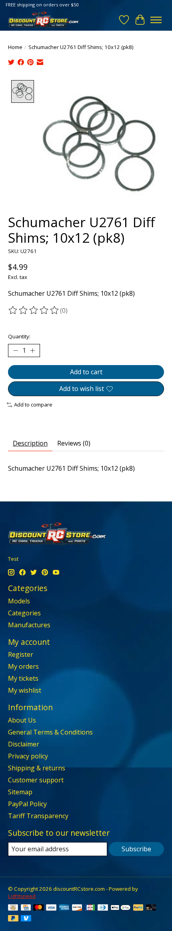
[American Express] (64, 908)
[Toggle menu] (156, 20)
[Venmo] (26, 919)
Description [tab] (30, 443)
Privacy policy (28, 756)
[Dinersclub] (103, 908)
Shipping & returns (36, 768)
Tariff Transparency (38, 815)
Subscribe (136, 849)
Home (15, 47)
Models (19, 601)
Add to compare (33, 404)
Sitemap (20, 792)
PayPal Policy (27, 803)
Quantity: (19, 336)
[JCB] (90, 908)
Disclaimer (23, 744)
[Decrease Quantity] (15, 350)
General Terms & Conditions (50, 732)
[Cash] (13, 908)
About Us (22, 720)
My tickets (23, 678)
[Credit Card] (26, 908)
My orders (23, 666)
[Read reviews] (34, 310)
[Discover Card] (77, 908)
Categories (24, 613)
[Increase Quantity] (32, 350)
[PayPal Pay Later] (13, 919)
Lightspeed (22, 896)
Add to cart (86, 371)
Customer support (36, 780)
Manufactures (29, 625)
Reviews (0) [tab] (73, 443)
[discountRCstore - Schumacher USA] (43, 20)
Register (20, 654)
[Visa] (51, 908)
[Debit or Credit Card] (151, 908)
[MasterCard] (38, 908)
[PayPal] (138, 908)
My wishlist (24, 690)
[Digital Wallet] (120, 908)
